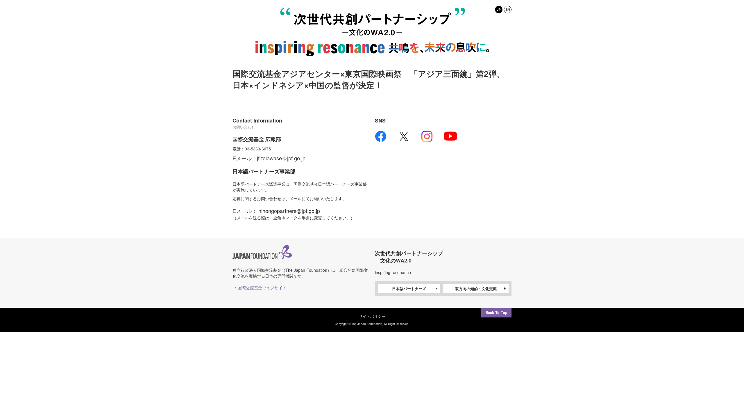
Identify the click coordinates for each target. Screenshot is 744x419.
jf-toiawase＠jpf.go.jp (281, 158)
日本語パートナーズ (409, 288)
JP (499, 10)
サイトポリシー (372, 316)
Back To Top (496, 312)
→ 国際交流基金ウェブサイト (260, 287)
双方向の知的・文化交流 (476, 288)
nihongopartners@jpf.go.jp (289, 210)
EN (508, 10)
